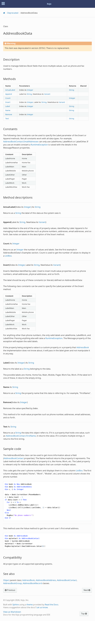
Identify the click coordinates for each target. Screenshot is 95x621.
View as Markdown (12, 611)
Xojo (49, 3)
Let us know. (42, 607)
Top (83, 613)
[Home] (4, 13)
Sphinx (15, 604)
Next (86, 590)
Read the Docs (51, 604)
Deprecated (12, 12)
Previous (11, 590)
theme (30, 604)
